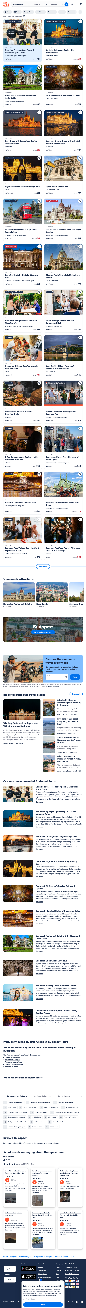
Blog (57, 1274)
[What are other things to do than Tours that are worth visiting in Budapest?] (80, 1049)
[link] (22, 40)
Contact (40, 1267)
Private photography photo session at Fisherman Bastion (42, 1173)
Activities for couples (12, 1060)
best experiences (53, 1143)
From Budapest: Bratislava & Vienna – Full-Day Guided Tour (70, 1215)
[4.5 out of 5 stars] (9, 1164)
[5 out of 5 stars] (15, 1176)
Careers (58, 1270)
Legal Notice (42, 1270)
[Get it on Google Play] (28, 1268)
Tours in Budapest (61, 1257)
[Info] (24, 16)
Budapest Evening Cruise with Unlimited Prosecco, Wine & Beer (69, 1173)
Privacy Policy (42, 1274)
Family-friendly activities (14, 1064)
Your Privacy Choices (44, 1277)
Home (5, 1257)
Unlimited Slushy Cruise (13, 1213)
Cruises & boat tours (12, 1057)
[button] (22, 40)
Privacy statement (53, 686)
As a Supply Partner (71, 1267)
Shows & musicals (11, 1067)
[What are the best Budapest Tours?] (80, 1077)
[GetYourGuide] (6, 4)
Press (57, 1277)
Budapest (27, 1143)
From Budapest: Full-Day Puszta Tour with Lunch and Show (42, 1215)
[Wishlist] (72, 4)
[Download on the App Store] (28, 1277)
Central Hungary (25, 1257)
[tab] (16, 1096)
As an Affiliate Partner (72, 1274)
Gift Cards (59, 1280)
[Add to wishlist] (39, 21)
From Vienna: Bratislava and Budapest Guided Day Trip (15, 1172)
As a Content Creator (72, 1270)
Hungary (13, 1257)
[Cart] (80, 4)
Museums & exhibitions (13, 1062)
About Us (59, 1267)
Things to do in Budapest (43, 1257)
